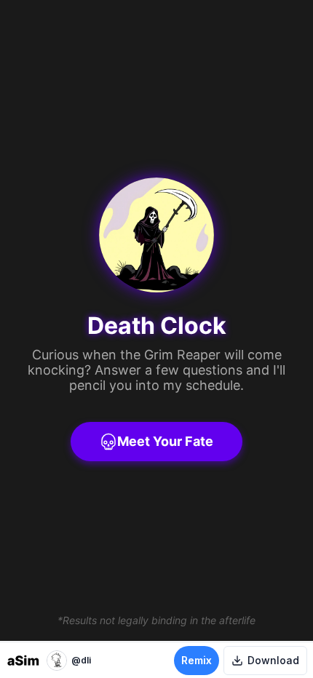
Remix (196, 660)
